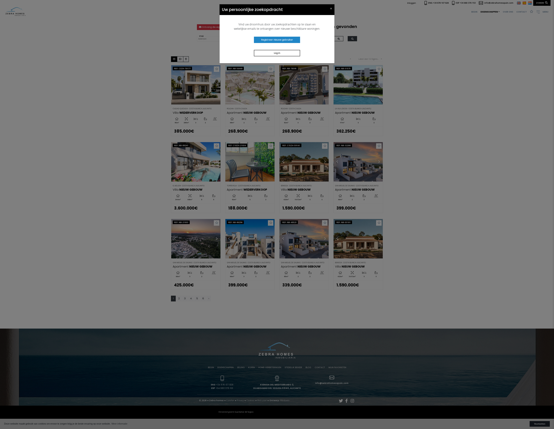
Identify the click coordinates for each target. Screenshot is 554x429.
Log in (277, 53)
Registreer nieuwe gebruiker (277, 39)
